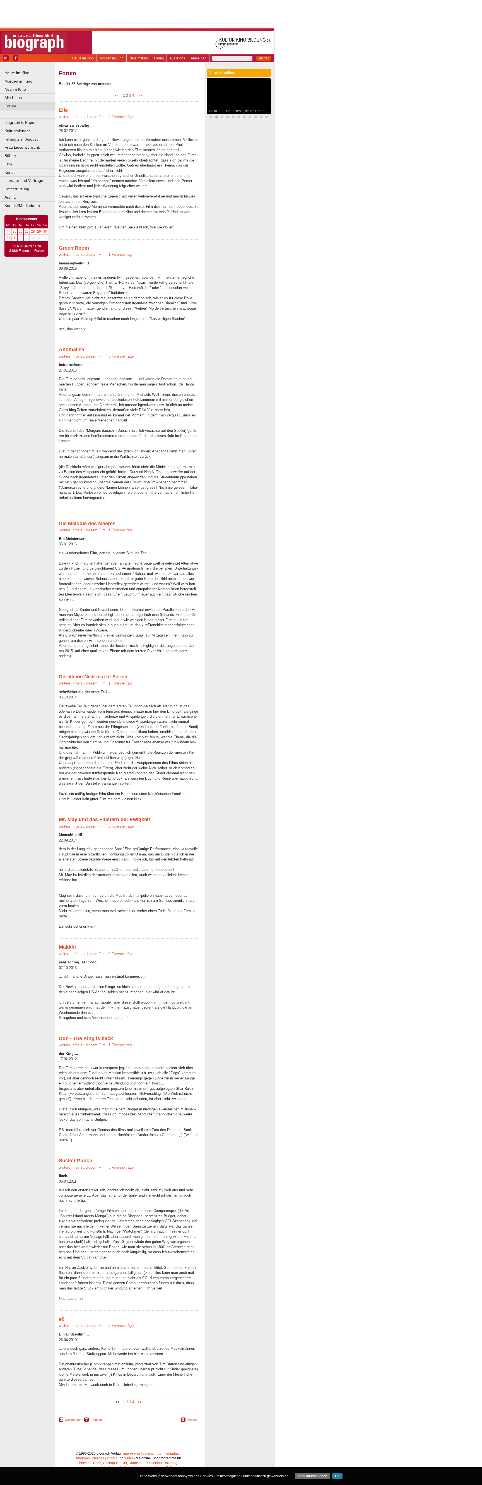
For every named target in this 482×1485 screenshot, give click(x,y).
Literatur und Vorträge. (24, 180)
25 (14, 231)
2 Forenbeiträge (121, 954)
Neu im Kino (138, 58)
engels (112, 1458)
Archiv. (10, 197)
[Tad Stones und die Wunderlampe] (250, 117)
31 (8, 238)
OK (337, 1476)
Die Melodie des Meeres (87, 523)
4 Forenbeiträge (121, 117)
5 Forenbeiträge (121, 826)
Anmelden (198, 58)
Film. (8, 164)
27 (27, 231)
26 (21, 231)
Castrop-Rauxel (115, 1463)
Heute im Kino (83, 58)
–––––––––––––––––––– (26, 114)
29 (39, 231)
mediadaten (172, 1453)
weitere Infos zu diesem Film (82, 117)
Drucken (192, 1419)
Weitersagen (72, 1419)
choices (98, 1458)
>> (138, 95)
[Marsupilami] (239, 117)
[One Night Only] (211, 117)
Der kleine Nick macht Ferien (93, 676)
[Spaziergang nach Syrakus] (244, 117)
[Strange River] (266, 117)
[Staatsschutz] (261, 117)
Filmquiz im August (21, 139)
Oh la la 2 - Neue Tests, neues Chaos (237, 111)
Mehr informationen (312, 1476)
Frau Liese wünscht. (22, 147)
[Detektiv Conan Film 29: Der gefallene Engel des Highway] (255, 117)
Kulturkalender (17, 131)
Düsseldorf (153, 1463)
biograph (83, 1458)
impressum (131, 1453)
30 (45, 231)
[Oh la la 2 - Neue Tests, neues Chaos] (216, 117)
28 (33, 231)
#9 (61, 1319)
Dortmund (136, 1463)
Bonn (97, 1463)
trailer (128, 1458)
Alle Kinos (177, 58)
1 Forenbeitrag (120, 254)
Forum (159, 58)
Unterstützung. (17, 189)
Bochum (85, 1463)
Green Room (74, 248)
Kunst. (10, 172)
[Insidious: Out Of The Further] (227, 117)
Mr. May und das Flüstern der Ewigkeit (104, 819)
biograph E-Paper (20, 122)
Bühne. (10, 155)
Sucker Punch (75, 1160)
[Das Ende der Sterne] (222, 117)
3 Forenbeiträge (121, 356)
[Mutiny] (233, 117)
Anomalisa (71, 349)
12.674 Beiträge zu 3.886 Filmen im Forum (26, 248)
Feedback (96, 1419)
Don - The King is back (86, 1038)
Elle (63, 110)
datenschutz (152, 1453)
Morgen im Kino (112, 58)
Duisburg (170, 1463)
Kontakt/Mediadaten (22, 205)
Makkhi (67, 947)
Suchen (263, 58)
